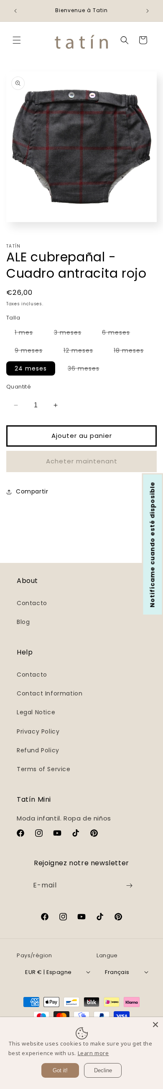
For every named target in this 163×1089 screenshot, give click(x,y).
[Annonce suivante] (147, 11)
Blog (23, 622)
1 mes (28, 334)
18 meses (133, 352)
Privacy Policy (38, 731)
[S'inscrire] (129, 885)
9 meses (33, 352)
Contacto (32, 603)
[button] (17, 40)
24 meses (31, 368)
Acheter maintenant (81, 461)
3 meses (72, 334)
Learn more (93, 1053)
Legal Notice (36, 712)
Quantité (18, 387)
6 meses (120, 334)
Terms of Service (44, 769)
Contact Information (49, 693)
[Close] (155, 1024)
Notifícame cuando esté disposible (152, 545)
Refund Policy (38, 750)
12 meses (83, 352)
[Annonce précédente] (15, 11)
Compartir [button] (32, 491)
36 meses (88, 370)
